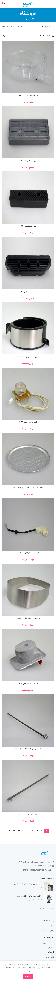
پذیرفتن (28, 976)
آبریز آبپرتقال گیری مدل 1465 (28, 95)
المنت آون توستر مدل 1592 (28, 814)
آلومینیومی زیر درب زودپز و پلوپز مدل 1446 (28, 487)
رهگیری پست (48, 926)
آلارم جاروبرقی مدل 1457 (28, 422)
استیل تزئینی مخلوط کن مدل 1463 (28, 618)
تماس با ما (50, 957)
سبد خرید (50, 947)
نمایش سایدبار (45, 36)
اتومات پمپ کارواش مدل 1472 (28, 553)
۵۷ (23, 830)
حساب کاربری (48, 943)
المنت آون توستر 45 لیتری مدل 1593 (28, 749)
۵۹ (14, 830)
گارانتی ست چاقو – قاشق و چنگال (29, 896)
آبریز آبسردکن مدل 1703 (28, 226)
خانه (52, 26)
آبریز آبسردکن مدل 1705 (28, 291)
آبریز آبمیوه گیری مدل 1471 (28, 357)
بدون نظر (29, 887)
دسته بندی (29, 19)
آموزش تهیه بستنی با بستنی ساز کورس (27, 883)
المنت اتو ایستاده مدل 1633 (28, 683)
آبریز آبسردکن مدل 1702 (28, 160)
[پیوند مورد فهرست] (28, 865)
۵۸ (19, 830)
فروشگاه (51, 952)
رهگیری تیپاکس (48, 930)
